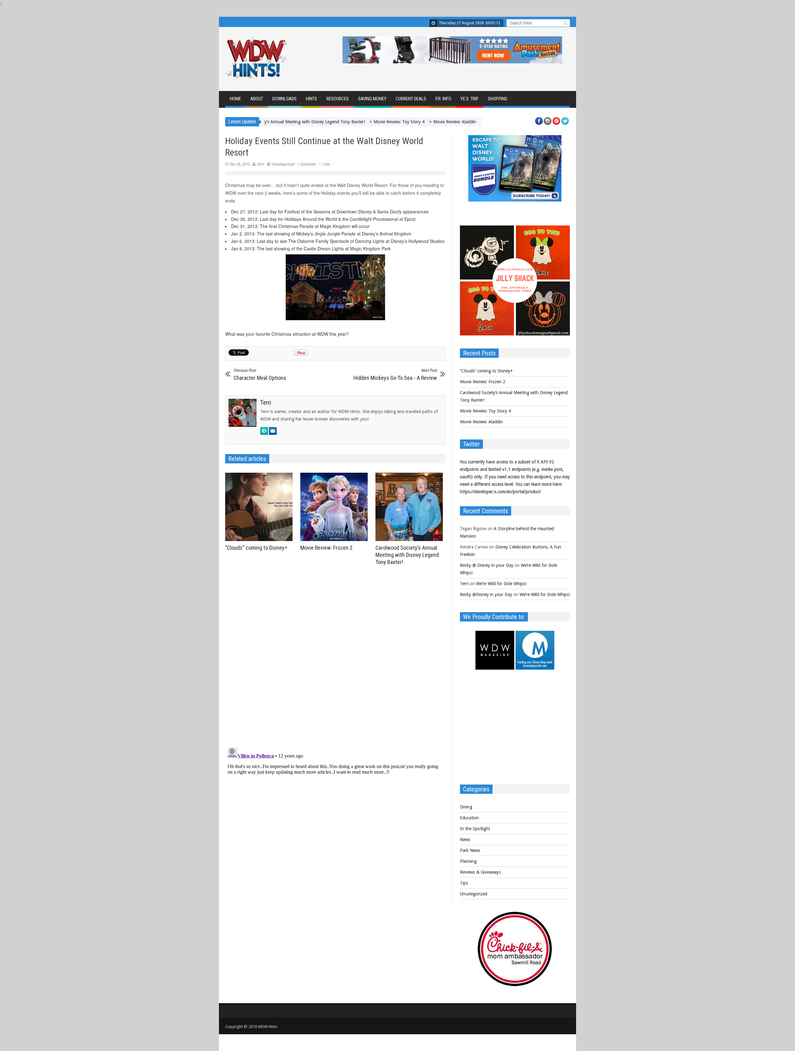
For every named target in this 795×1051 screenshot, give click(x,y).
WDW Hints (267, 1026)
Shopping (497, 99)
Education (469, 817)
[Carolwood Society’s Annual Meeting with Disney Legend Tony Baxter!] (410, 507)
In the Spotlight (475, 828)
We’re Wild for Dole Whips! (501, 583)
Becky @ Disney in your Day (486, 565)
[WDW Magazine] (494, 668)
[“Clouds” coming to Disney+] (260, 507)
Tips (464, 882)
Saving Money (372, 99)
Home (235, 99)
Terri (260, 164)
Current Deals (411, 99)
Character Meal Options (260, 374)
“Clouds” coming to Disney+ (256, 547)
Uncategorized (282, 164)
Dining (466, 806)
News (465, 839)
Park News (470, 850)
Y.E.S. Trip (470, 99)
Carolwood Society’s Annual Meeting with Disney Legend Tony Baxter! (407, 554)
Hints (311, 99)
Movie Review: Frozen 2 (326, 547)
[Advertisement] (515, 730)
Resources (337, 99)
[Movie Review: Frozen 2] (335, 507)
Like (326, 164)
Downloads (284, 99)
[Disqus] (335, 654)
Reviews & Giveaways (480, 872)
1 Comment (306, 164)
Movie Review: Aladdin (412, 121)
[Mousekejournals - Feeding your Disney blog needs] (535, 668)
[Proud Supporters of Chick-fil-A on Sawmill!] (515, 984)
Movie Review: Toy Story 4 (357, 121)
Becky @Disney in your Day (486, 594)
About (256, 99)
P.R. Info (443, 99)
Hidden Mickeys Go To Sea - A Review (395, 374)
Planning (468, 861)
